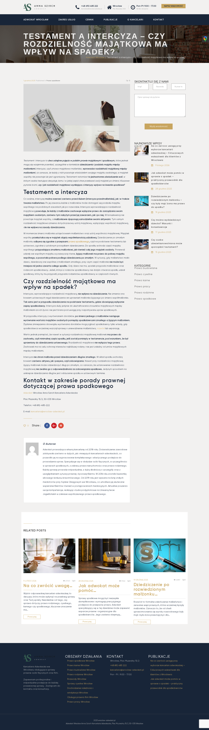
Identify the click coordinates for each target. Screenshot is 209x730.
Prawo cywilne (143, 274)
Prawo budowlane (145, 267)
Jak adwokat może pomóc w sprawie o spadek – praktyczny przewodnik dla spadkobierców (166, 683)
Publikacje (110, 19)
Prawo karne (142, 280)
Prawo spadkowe (53, 81)
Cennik (89, 19)
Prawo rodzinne (144, 292)
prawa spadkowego (78, 241)
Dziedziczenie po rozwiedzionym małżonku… (151, 589)
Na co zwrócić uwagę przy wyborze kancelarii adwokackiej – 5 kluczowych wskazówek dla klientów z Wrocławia (167, 153)
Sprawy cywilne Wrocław (80, 683)
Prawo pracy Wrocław (78, 702)
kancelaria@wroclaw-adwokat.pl (91, 9)
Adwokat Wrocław (35, 19)
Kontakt (158, 19)
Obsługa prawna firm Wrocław (82, 697)
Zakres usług (66, 19)
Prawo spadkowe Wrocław (81, 661)
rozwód (101, 328)
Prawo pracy (142, 286)
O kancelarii (135, 19)
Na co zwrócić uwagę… (48, 585)
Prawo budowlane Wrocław (81, 670)
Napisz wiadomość (173, 6)
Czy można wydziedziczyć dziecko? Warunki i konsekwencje (166, 223)
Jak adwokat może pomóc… (99, 588)
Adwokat (28, 393)
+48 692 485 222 (89, 6)
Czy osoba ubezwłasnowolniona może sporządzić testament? (166, 243)
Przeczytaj (32, 617)
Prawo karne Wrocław (78, 665)
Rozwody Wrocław (76, 679)
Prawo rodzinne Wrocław (80, 674)
